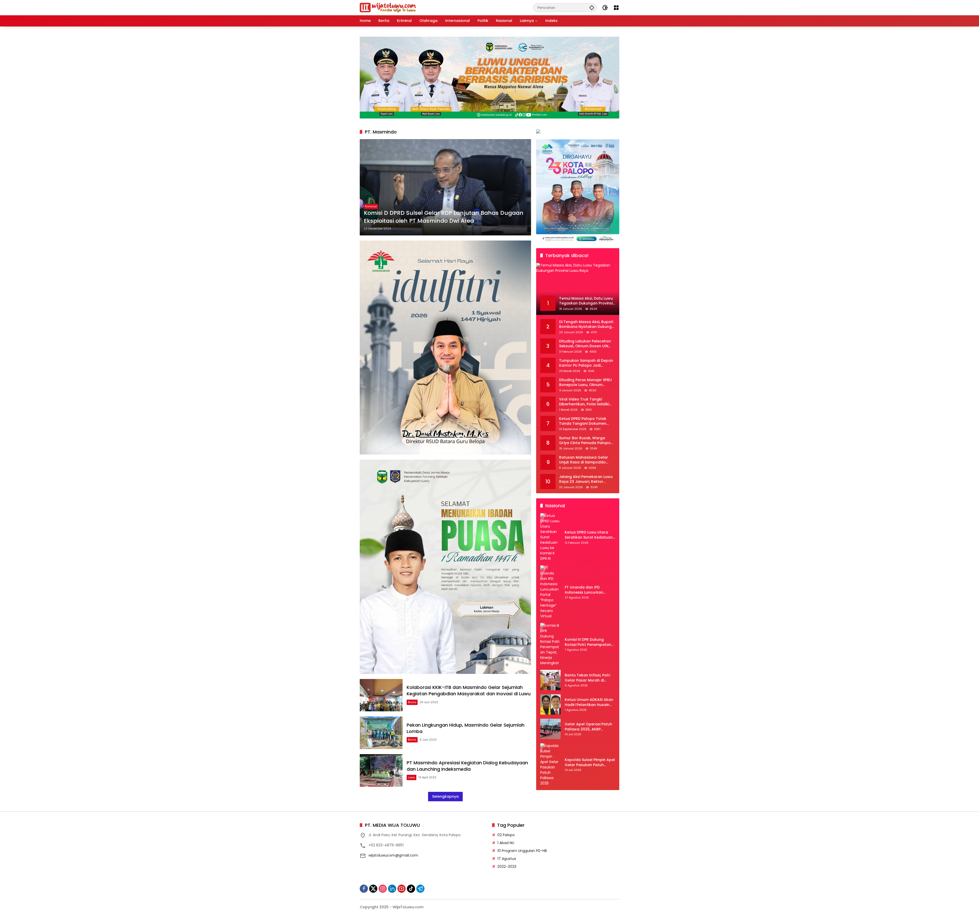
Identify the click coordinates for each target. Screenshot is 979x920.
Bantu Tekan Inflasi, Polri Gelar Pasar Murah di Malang (587, 678)
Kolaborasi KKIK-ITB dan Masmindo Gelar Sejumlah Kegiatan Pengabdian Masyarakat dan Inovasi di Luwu (469, 690)
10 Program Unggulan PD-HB (522, 850)
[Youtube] (401, 889)
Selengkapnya (445, 796)
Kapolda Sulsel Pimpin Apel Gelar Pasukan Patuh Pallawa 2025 (590, 762)
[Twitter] (373, 889)
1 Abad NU (505, 842)
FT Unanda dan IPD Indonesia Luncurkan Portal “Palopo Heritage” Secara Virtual (587, 590)
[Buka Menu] (616, 8)
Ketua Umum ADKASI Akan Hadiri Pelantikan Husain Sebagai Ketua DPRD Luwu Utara (589, 702)
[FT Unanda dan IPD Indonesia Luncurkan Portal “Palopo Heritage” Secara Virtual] (550, 592)
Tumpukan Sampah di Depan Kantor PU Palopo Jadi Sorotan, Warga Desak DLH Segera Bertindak (586, 363)
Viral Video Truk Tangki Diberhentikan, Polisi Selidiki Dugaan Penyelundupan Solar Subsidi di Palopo (586, 402)
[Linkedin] (392, 889)
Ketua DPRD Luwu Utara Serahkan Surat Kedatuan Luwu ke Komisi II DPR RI (589, 535)
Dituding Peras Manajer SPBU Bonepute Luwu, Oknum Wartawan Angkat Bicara (585, 383)
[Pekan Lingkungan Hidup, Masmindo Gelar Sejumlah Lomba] (381, 732)
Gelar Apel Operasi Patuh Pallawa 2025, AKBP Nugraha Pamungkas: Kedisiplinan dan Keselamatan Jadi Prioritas (590, 727)
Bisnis (412, 702)
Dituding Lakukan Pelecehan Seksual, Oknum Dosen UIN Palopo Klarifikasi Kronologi (585, 344)
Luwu (411, 777)
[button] (592, 7)
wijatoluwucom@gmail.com (393, 855)
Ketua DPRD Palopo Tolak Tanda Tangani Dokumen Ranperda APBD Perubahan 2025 (584, 421)
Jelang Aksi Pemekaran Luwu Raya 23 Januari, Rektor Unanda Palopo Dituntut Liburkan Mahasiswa (586, 479)
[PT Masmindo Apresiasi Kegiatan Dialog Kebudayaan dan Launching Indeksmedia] (381, 770)
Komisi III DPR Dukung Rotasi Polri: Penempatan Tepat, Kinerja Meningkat (588, 642)
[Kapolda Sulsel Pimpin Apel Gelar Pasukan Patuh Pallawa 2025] (550, 764)
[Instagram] (383, 889)
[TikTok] (411, 889)
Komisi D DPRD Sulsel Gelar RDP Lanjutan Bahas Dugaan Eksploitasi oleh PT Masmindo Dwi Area (443, 217)
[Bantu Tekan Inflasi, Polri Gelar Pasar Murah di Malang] (550, 680)
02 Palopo (506, 834)
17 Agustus (506, 858)
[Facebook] (364, 889)
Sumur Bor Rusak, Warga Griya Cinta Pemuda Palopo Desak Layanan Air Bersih (585, 441)
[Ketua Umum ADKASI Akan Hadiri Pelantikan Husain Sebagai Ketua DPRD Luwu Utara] (550, 704)
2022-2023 (506, 866)
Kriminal (371, 206)
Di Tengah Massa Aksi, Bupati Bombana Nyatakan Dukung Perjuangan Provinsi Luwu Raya (586, 324)
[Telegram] (420, 889)
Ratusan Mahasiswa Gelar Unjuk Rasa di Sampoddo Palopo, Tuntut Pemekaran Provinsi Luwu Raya (584, 460)
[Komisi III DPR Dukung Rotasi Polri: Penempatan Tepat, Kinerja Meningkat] (550, 644)
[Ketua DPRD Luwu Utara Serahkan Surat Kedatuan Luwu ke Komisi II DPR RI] (550, 537)
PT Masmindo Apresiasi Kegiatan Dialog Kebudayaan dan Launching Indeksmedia (467, 765)
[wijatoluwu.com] (388, 7)
